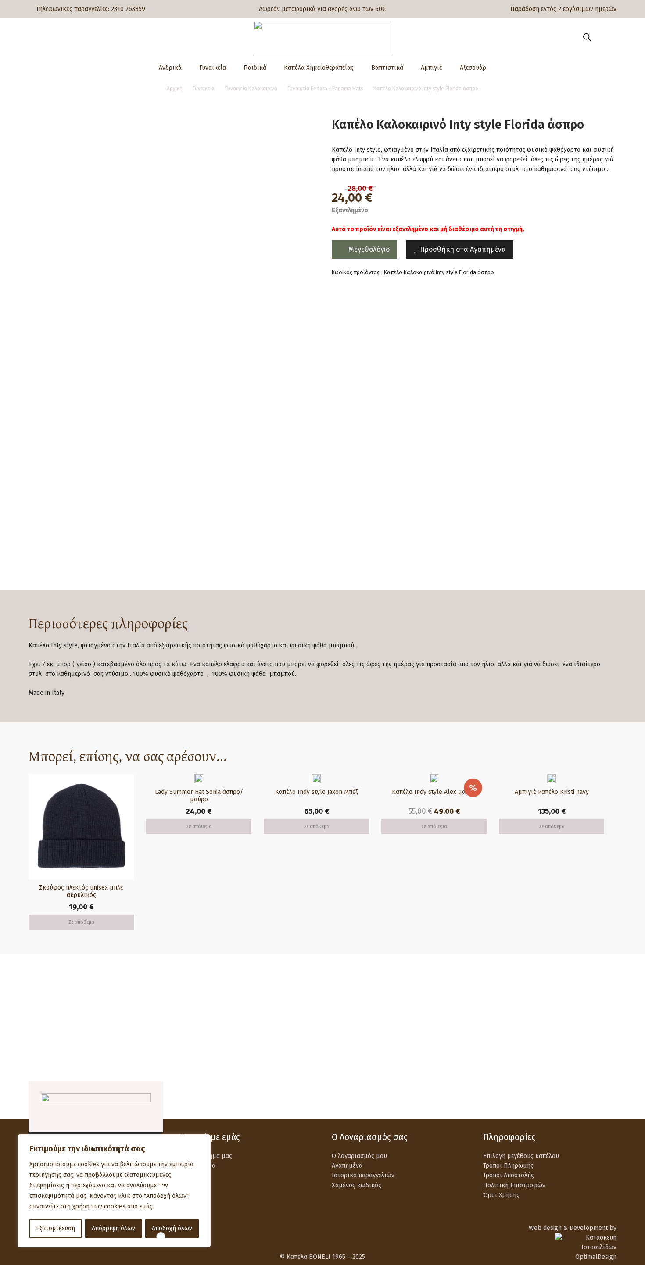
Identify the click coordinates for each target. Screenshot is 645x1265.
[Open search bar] (587, 37)
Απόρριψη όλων (113, 1228)
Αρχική (175, 89)
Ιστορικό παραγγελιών (363, 1175)
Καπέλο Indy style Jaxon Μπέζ (316, 792)
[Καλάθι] (603, 37)
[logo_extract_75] (322, 37)
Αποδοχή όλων (172, 1228)
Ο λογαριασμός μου (359, 1156)
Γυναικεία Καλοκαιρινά (251, 89)
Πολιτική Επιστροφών (514, 1185)
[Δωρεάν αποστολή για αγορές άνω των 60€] (49, 1018)
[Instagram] (611, 1100)
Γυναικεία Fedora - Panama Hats (325, 89)
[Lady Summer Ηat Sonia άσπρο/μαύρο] (198, 779)
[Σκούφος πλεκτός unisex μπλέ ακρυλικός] (81, 779)
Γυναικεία (204, 89)
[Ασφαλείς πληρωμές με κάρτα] (200, 1018)
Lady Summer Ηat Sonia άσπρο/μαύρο (199, 795)
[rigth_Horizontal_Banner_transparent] (322, 1060)
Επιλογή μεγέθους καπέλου (521, 1156)
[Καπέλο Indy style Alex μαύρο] (434, 779)
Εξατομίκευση (55, 1228)
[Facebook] (589, 1099)
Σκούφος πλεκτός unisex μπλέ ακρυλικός (81, 891)
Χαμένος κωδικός (356, 1185)
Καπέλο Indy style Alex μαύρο (434, 792)
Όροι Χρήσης (501, 1195)
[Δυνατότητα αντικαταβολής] (352, 1018)
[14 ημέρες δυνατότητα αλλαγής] (504, 1018)
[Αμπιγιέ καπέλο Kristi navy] (551, 779)
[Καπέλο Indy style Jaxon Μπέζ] (316, 779)
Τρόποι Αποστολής (508, 1175)
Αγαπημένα (347, 1165)
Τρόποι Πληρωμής (508, 1165)
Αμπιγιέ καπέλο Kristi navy (552, 792)
